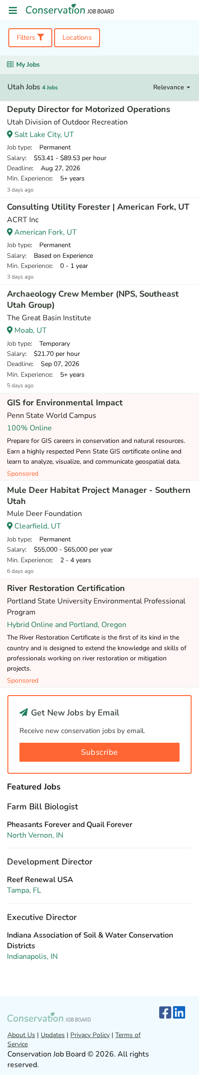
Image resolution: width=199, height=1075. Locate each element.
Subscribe (99, 752)
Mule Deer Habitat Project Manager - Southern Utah (99, 496)
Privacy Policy (90, 1035)
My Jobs (28, 64)
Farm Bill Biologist (42, 806)
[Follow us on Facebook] (165, 1013)
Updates (53, 1035)
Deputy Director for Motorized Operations (88, 109)
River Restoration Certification (66, 588)
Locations (77, 37)
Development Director (50, 861)
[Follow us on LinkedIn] (179, 1013)
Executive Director (42, 917)
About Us (21, 1035)
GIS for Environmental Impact (65, 402)
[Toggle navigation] (13, 11)
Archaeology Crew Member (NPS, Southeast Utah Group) (93, 299)
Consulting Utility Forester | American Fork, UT (98, 206)
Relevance (169, 87)
